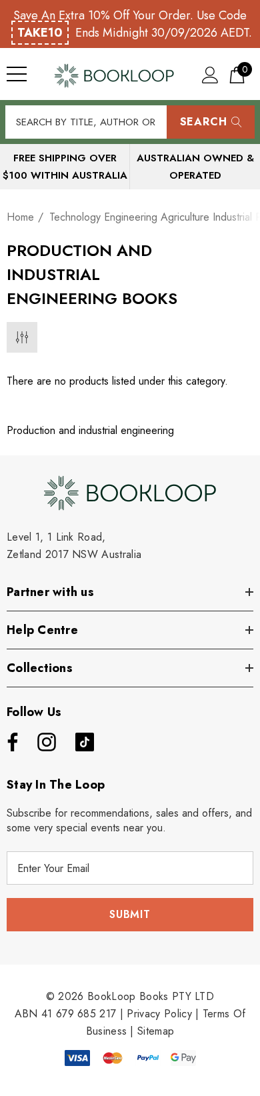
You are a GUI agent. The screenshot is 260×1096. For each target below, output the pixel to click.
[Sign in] (210, 74)
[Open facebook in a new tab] (9, 742)
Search (203, 121)
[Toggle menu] (17, 74)
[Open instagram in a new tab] (45, 742)
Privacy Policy (159, 1013)
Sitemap (155, 1031)
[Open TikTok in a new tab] (84, 742)
